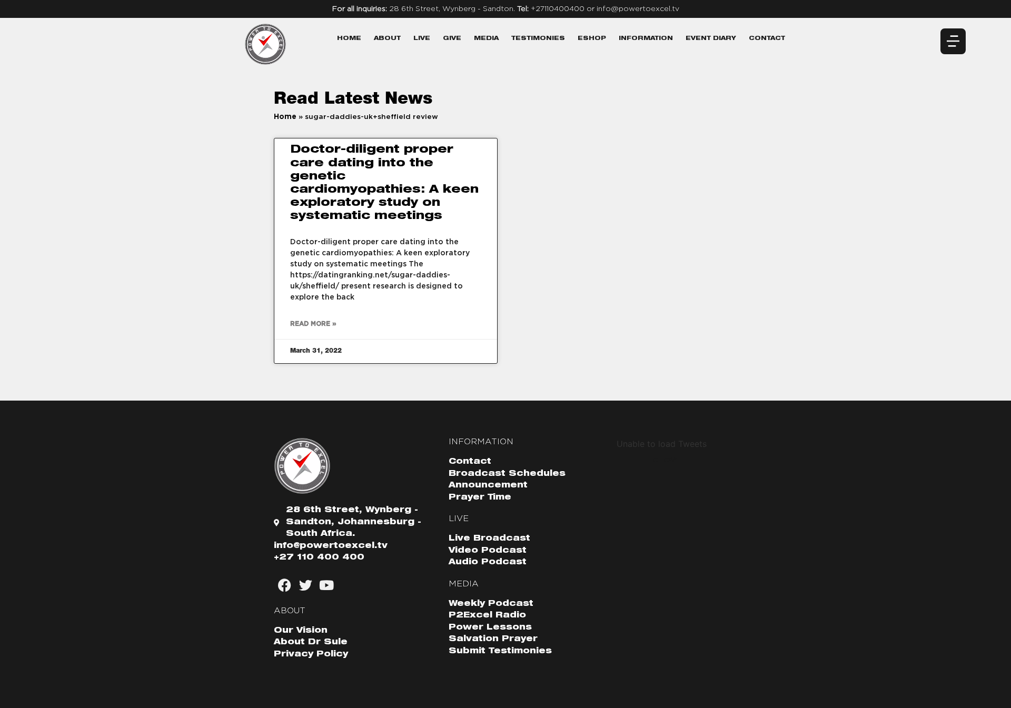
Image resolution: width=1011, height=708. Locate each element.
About (387, 39)
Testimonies (538, 39)
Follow (662, 459)
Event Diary (711, 39)
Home (349, 39)
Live (421, 39)
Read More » (313, 324)
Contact (767, 39)
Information (646, 39)
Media (486, 39)
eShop (592, 39)
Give (452, 39)
